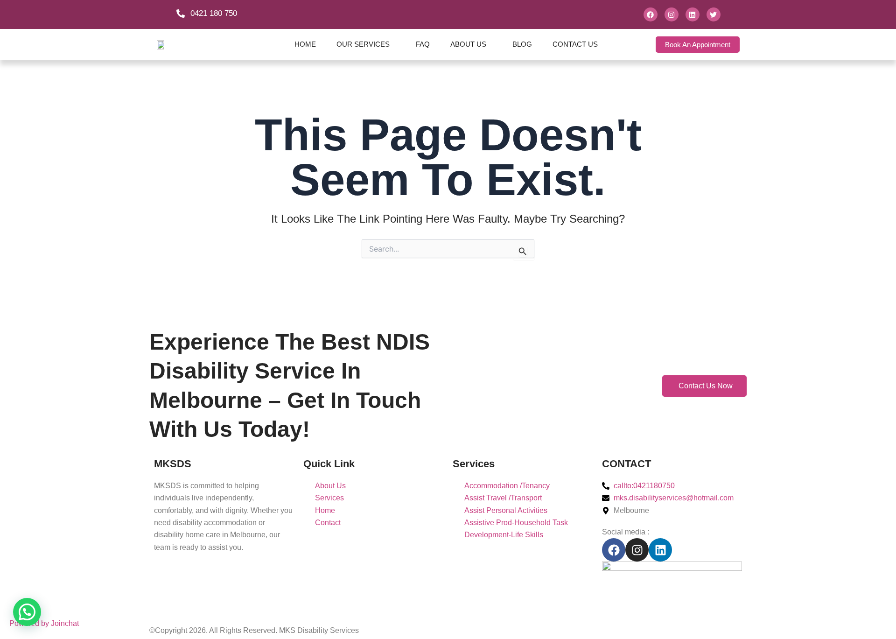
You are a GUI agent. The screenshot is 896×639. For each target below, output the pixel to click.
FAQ (423, 44)
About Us (468, 44)
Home (305, 44)
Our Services (363, 44)
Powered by (44, 623)
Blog (522, 44)
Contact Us (575, 44)
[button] (27, 612)
